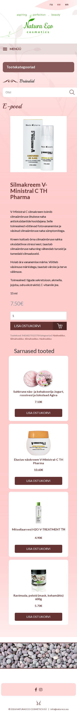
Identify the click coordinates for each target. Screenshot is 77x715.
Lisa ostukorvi (38, 412)
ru (51, 4)
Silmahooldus (17, 338)
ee (59, 4)
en (66, 4)
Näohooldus (59, 335)
